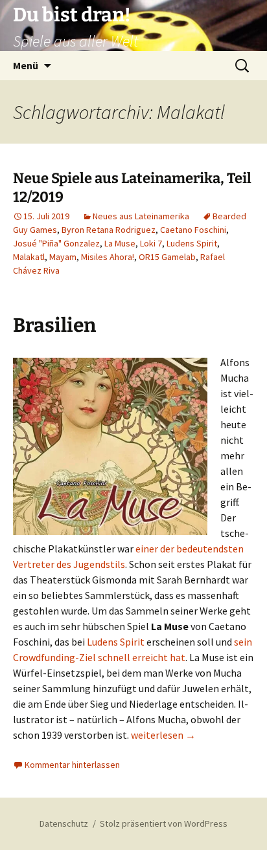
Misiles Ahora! (107, 257)
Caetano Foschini (193, 229)
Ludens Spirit (192, 243)
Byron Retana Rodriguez (109, 229)
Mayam (62, 257)
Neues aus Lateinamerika (141, 216)
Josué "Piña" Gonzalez (56, 243)
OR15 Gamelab (167, 257)
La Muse (119, 243)
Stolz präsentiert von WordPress (163, 823)
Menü (25, 65)
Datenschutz (64, 823)
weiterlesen (163, 734)
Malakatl (29, 257)
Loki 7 (151, 243)
